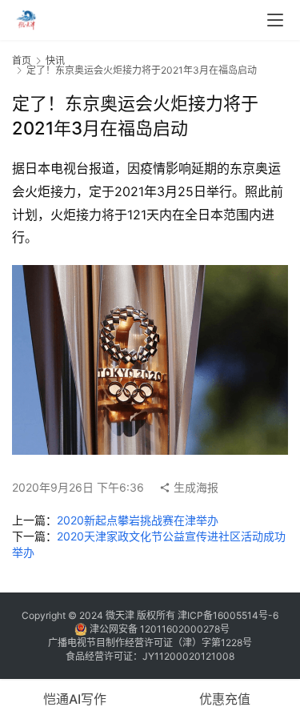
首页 (21, 60)
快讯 (55, 60)
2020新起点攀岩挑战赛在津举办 (137, 520)
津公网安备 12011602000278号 (158, 629)
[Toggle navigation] (275, 20)
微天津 (120, 615)
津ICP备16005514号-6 (226, 615)
